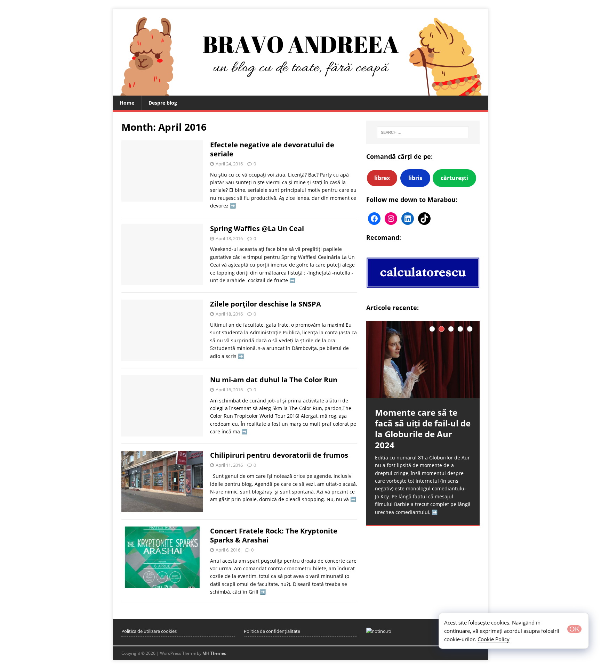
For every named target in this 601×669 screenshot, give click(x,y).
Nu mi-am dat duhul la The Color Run (273, 379)
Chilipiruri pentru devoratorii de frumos (279, 455)
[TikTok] (424, 218)
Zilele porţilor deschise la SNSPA (265, 304)
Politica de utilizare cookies (149, 631)
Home (127, 102)
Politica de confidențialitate (272, 631)
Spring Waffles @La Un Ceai (257, 228)
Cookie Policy (494, 639)
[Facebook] (374, 218)
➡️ (233, 205)
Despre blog (163, 102)
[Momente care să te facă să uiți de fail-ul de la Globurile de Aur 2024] (423, 359)
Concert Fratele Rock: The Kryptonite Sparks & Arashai (273, 535)
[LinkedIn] (407, 218)
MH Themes (214, 653)
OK (574, 629)
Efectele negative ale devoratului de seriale (272, 149)
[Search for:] (423, 132)
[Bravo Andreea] (300, 91)
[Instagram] (391, 218)
